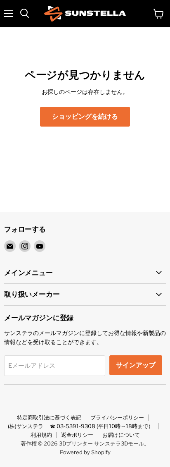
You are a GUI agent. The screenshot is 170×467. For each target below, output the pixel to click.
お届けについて (121, 434)
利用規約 (41, 434)
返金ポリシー (77, 434)
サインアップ (136, 365)
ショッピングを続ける (85, 116)
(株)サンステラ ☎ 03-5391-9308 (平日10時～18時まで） (80, 426)
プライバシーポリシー (117, 417)
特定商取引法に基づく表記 (49, 417)
